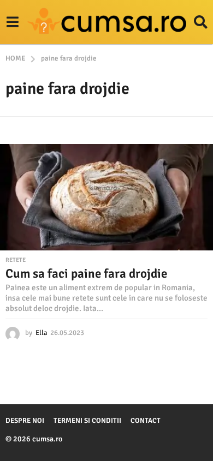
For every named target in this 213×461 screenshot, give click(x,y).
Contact (146, 420)
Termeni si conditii (87, 420)
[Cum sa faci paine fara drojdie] (106, 197)
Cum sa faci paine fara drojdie (86, 274)
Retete (15, 260)
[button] (12, 22)
